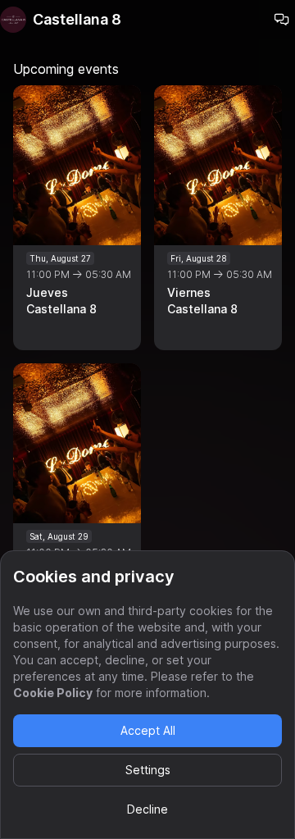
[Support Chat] (282, 20)
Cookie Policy (53, 693)
